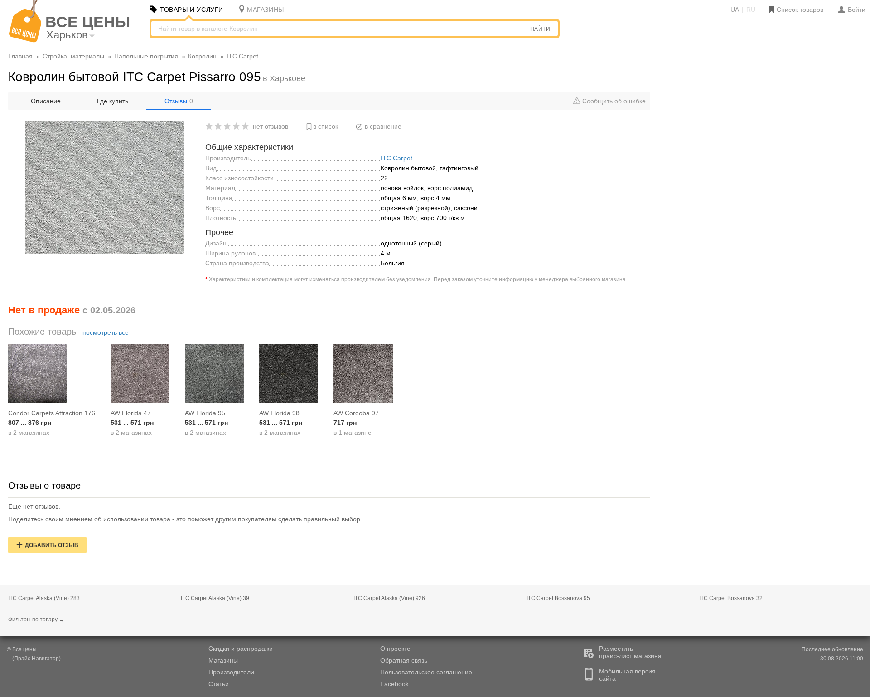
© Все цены (22, 649)
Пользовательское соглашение (426, 672)
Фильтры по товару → (36, 619)
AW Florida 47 (131, 413)
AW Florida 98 (279, 413)
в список (325, 126)
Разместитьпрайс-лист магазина (630, 652)
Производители (231, 672)
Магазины (223, 660)
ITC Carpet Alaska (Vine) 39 (215, 598)
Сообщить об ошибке (613, 101)
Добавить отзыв (51, 545)
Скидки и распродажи (240, 648)
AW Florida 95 (205, 413)
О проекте (395, 648)
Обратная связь (403, 660)
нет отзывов (270, 126)
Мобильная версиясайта (627, 675)
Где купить (112, 101)
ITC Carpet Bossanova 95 (558, 598)
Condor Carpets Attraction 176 (51, 413)
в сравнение (383, 126)
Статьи (218, 683)
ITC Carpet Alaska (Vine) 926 (389, 598)
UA (734, 9)
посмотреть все (105, 332)
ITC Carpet (396, 158)
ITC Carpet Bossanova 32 (731, 598)
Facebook (394, 683)
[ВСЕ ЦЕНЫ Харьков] (25, 40)
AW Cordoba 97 (356, 413)
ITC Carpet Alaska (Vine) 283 (44, 598)
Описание (46, 101)
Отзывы (178, 101)
